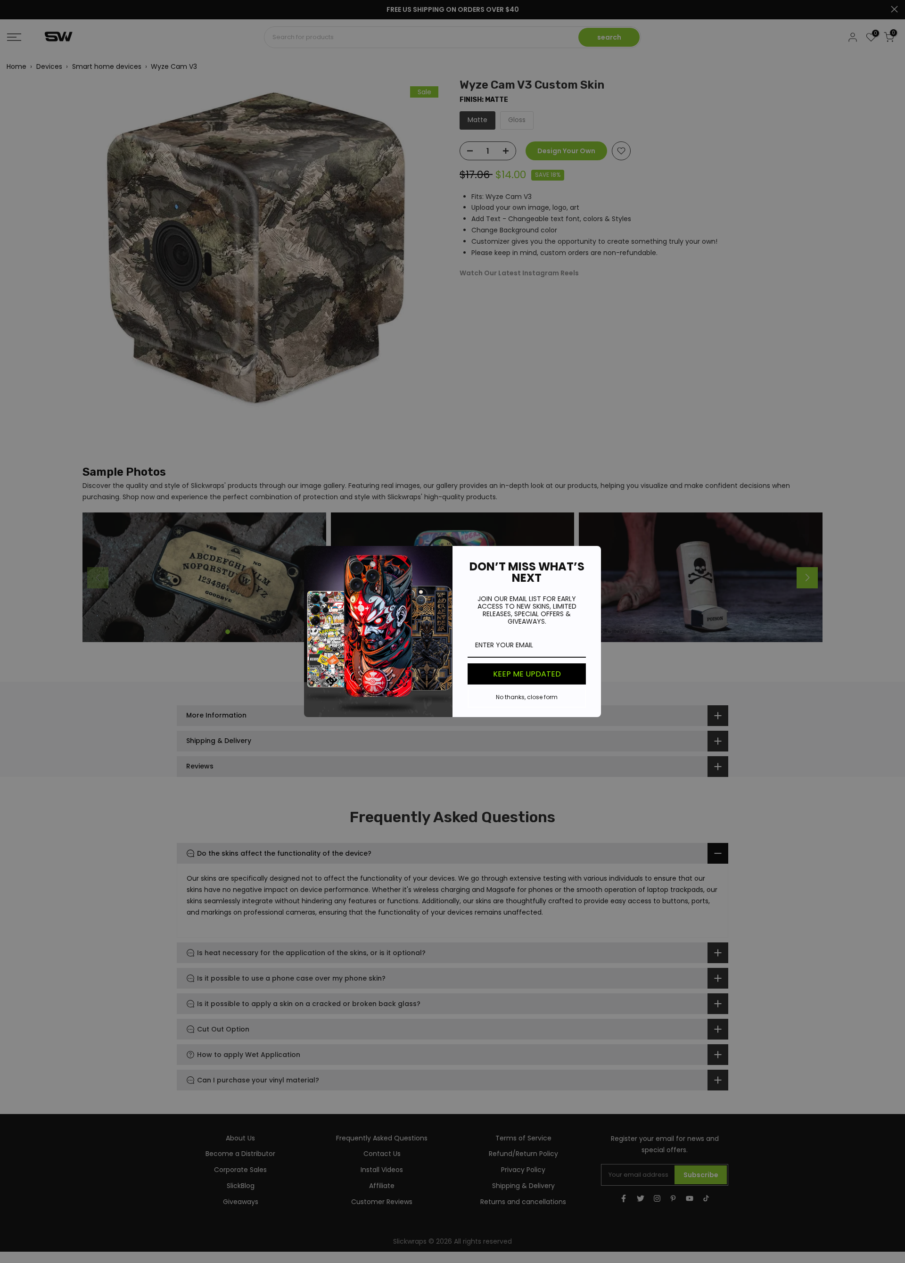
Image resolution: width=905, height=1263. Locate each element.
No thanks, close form (527, 697)
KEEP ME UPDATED (527, 674)
